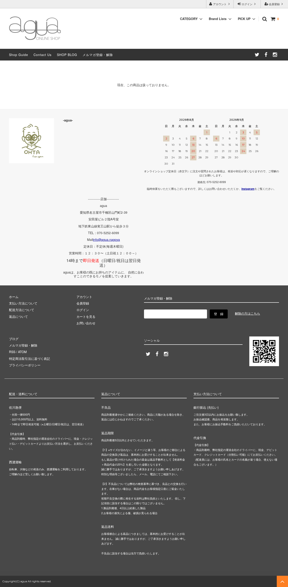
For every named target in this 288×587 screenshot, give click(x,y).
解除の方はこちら (247, 313)
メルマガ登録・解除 (98, 54)
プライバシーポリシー (24, 365)
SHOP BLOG (67, 54)
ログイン (247, 4)
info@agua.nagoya (106, 239)
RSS (12, 352)
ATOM (22, 352)
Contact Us (43, 54)
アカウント (219, 4)
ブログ (13, 338)
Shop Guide (18, 54)
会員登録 (274, 4)
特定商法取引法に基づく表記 (29, 358)
